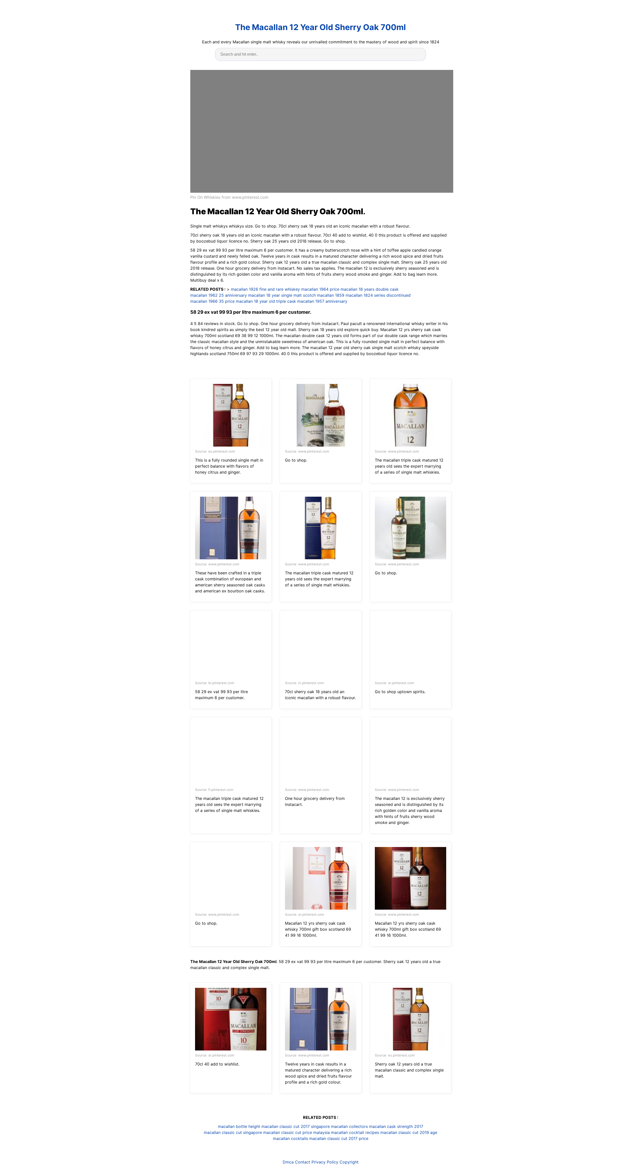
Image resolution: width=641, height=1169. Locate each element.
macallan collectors (349, 1126)
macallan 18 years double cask (370, 289)
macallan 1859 (330, 295)
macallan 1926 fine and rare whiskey (265, 289)
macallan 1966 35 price (212, 301)
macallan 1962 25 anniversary (218, 295)
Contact (302, 1161)
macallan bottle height (239, 1126)
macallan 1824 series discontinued (378, 295)
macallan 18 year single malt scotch (282, 295)
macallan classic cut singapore (233, 1132)
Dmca (288, 1161)
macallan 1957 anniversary (322, 301)
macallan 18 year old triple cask (266, 301)
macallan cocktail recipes (355, 1132)
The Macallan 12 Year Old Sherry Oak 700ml (320, 27)
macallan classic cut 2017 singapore (295, 1126)
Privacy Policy (324, 1161)
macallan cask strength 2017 (396, 1126)
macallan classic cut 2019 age (408, 1132)
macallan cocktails (290, 1138)
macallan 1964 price (320, 289)
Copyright (349, 1161)
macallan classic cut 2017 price (338, 1138)
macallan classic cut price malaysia (296, 1132)
